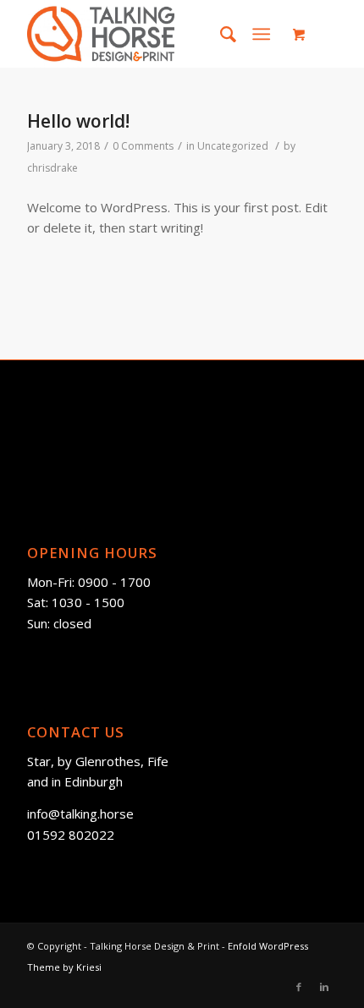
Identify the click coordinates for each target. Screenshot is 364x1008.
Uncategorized (232, 146)
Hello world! (78, 121)
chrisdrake (52, 168)
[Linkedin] (324, 987)
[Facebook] (299, 987)
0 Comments (143, 146)
